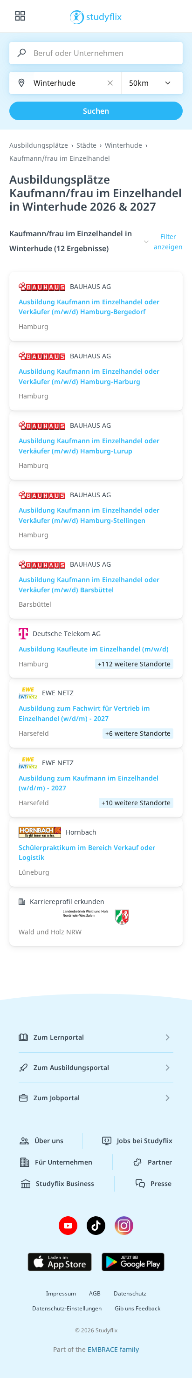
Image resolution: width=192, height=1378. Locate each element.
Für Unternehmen (63, 1162)
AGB (95, 1293)
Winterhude (123, 145)
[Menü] (20, 16)
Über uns (48, 1140)
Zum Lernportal (59, 1037)
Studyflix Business (65, 1183)
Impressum (61, 1293)
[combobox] (152, 83)
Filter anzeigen (168, 241)
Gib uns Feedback (137, 1308)
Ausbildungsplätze (38, 145)
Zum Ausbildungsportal (71, 1067)
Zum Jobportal (57, 1097)
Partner (160, 1162)
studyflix (104, 16)
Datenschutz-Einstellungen (67, 1308)
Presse (161, 1183)
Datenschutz (130, 1293)
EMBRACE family (113, 1349)
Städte (86, 145)
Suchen (96, 111)
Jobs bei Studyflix (144, 1140)
